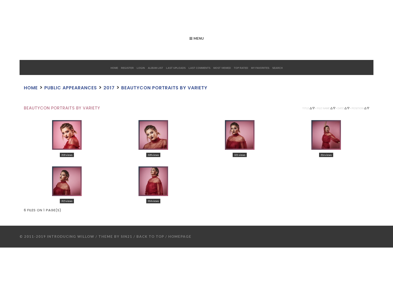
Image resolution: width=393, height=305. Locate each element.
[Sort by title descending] (313, 108)
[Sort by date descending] (348, 108)
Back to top (150, 234)
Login (141, 68)
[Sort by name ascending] (331, 108)
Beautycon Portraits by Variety (197, 87)
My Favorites (260, 68)
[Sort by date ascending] (346, 108)
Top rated (241, 68)
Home (114, 68)
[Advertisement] (83, 10)
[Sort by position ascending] (365, 108)
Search (277, 68)
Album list (155, 68)
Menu (199, 38)
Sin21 (126, 234)
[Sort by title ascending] (311, 108)
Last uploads (176, 68)
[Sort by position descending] (368, 108)
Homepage (179, 234)
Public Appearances (82, 87)
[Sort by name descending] (334, 108)
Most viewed (222, 68)
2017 (129, 87)
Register (127, 68)
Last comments (199, 68)
